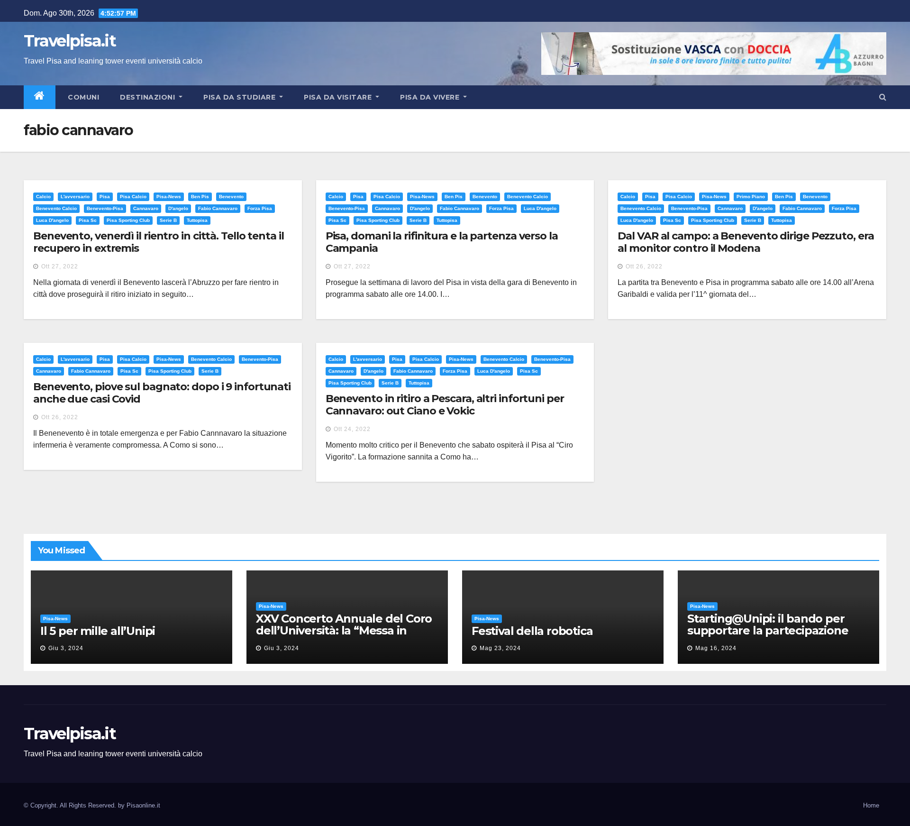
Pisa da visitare (339, 97)
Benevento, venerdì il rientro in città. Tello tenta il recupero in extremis (158, 242)
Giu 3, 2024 (65, 648)
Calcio (43, 196)
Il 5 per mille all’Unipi (97, 631)
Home (871, 805)
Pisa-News (168, 196)
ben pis (200, 196)
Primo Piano (751, 196)
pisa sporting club (128, 220)
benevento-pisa (105, 208)
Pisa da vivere (431, 97)
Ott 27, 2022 (59, 266)
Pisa (105, 196)
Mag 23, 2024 (500, 648)
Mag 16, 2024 (716, 648)
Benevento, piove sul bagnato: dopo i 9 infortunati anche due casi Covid (162, 392)
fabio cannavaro (217, 208)
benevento (231, 196)
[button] (882, 97)
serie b (168, 220)
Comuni (83, 97)
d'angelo (178, 208)
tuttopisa (197, 220)
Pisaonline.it (143, 805)
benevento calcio (56, 208)
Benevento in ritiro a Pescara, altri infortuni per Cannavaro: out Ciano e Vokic (445, 404)
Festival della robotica (532, 631)
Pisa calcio (133, 196)
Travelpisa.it (70, 41)
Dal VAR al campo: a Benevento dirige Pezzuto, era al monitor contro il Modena (746, 242)
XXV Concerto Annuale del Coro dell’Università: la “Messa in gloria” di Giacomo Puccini (344, 630)
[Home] (39, 97)
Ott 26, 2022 (644, 266)
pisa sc (88, 220)
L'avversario (75, 196)
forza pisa (259, 208)
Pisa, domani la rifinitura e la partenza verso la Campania (442, 242)
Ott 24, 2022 (352, 429)
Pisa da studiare (240, 97)
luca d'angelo (52, 220)
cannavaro (145, 208)
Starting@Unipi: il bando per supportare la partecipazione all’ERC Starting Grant (767, 630)
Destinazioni (148, 97)
